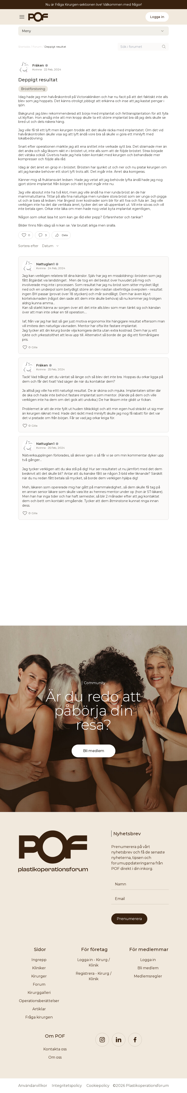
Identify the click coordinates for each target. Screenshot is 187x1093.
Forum (39, 984)
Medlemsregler (148, 976)
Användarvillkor (32, 1085)
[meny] (23, 17)
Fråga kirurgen (39, 1017)
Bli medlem (93, 751)
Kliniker (39, 968)
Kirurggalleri (39, 992)
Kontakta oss (55, 1049)
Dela (65, 235)
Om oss (55, 1057)
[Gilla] (24, 235)
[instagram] (102, 1040)
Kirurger (39, 976)
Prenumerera (129, 919)
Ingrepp (39, 960)
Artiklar (39, 1009)
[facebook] (135, 1040)
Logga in (157, 17)
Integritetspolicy (67, 1085)
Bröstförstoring (33, 89)
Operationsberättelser (39, 1001)
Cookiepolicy (97, 1085)
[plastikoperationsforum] (35, 17)
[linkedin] (118, 1040)
